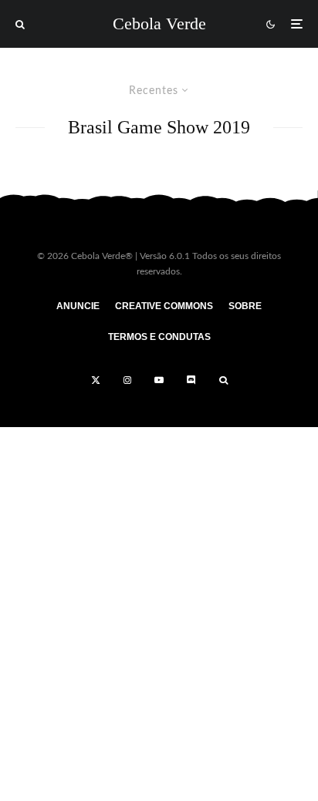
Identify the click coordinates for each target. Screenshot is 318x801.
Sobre (245, 306)
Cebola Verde (159, 23)
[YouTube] (159, 380)
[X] (96, 380)
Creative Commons (164, 306)
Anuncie (78, 306)
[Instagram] (127, 380)
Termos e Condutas (159, 337)
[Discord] (191, 380)
